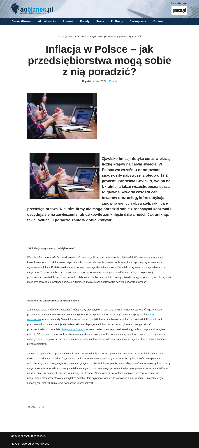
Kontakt (158, 21)
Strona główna (65, 36)
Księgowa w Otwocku (73, 329)
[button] (55, 21)
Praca (100, 21)
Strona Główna (21, 21)
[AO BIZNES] (32, 8)
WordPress (42, 443)
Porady (85, 21)
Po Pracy (117, 21)
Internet (68, 21)
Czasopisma (138, 21)
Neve (14, 443)
